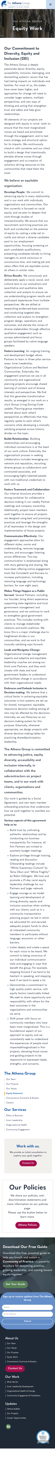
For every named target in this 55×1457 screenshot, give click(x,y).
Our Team (11, 1344)
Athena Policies (27, 1225)
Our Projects (12, 1414)
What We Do (12, 1382)
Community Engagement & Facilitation (23, 1396)
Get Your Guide (15, 1284)
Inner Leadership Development (20, 1387)
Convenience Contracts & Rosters (22, 1362)
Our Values (12, 1348)
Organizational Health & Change (21, 1391)
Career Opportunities (16, 1418)
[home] (15, 4)
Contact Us (28, 1163)
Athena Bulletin (13, 1409)
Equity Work (12, 1357)
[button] (50, 4)
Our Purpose (12, 1353)
